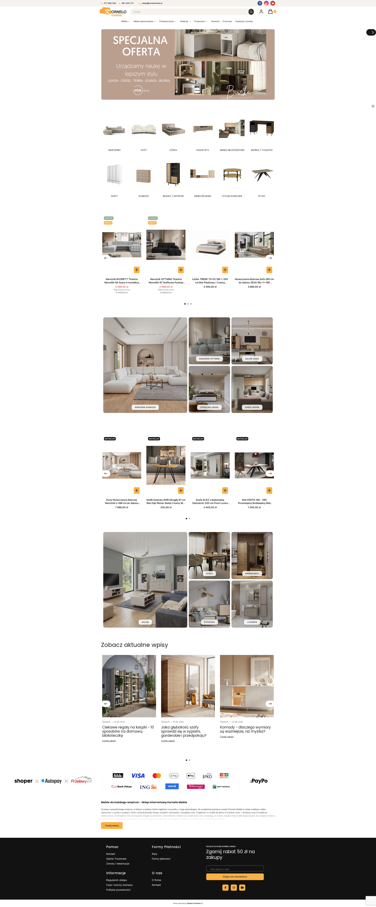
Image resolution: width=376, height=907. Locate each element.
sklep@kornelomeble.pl (152, 3)
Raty (154, 853)
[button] (251, 12)
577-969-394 (110, 3)
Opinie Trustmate (116, 858)
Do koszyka (225, 270)
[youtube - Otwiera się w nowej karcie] (242, 888)
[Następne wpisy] (270, 704)
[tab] (185, 304)
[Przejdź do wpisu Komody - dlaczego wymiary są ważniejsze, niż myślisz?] (247, 686)
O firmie (156, 880)
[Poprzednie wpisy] (105, 704)
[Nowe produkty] (215, 22)
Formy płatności (161, 858)
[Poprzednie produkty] (105, 258)
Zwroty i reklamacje (117, 863)
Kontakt (110, 853)
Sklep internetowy (187, 903)
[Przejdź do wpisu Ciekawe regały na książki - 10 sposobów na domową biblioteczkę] (129, 686)
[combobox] (187, 12)
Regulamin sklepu (116, 880)
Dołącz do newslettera (235, 876)
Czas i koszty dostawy (119, 884)
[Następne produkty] (270, 258)
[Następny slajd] (371, 32)
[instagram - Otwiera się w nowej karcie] (234, 888)
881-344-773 (128, 3)
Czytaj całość (109, 740)
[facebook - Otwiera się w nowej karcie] (225, 888)
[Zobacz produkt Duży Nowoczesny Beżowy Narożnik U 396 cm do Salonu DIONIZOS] (137, 490)
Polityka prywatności (118, 889)
